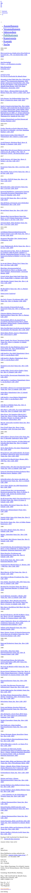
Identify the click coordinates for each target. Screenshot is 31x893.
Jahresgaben (9, 32)
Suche (6, 44)
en (1, 6)
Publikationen (10, 35)
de (1, 5)
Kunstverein (9, 38)
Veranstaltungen (11, 29)
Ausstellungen (10, 26)
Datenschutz (5, 12)
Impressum (4, 11)
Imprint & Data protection (12, 839)
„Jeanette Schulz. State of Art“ (17, 855)
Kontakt (7, 41)
